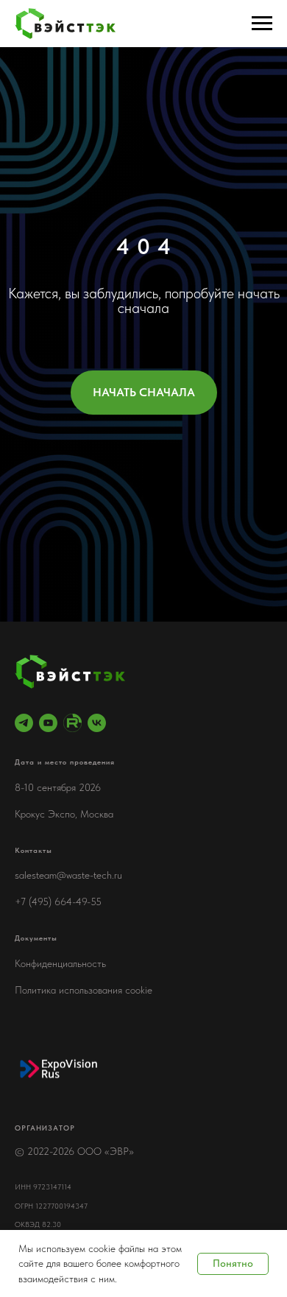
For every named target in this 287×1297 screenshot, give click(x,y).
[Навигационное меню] (262, 23)
